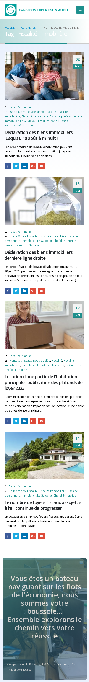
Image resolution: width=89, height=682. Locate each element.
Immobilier (12, 121)
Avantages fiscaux (20, 360)
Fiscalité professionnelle (66, 116)
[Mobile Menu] (80, 10)
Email (41, 166)
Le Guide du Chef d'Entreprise (39, 121)
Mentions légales (21, 669)
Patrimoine (24, 107)
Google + (33, 166)
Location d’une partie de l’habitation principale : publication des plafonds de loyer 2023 (43, 382)
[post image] (44, 76)
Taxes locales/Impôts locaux (23, 245)
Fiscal (12, 107)
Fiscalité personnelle (35, 116)
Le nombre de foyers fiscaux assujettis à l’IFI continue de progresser (43, 505)
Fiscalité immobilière (52, 236)
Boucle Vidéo (35, 111)
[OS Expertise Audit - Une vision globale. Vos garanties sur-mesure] (36, 10)
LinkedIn (24, 166)
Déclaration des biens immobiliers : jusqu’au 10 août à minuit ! (39, 135)
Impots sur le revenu (50, 365)
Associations (17, 111)
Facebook (8, 166)
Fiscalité (50, 111)
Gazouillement (16, 166)
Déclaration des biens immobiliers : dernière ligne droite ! (39, 255)
